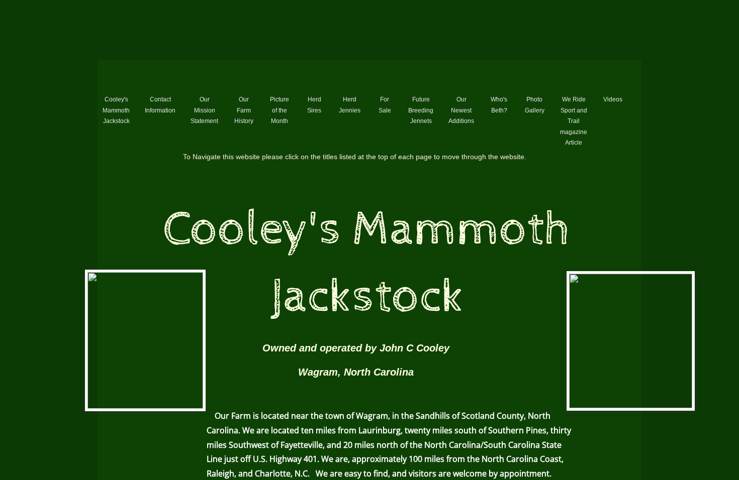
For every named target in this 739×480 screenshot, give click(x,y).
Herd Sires (314, 105)
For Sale (385, 105)
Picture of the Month (279, 110)
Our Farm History (243, 110)
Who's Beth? (499, 105)
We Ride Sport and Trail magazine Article (573, 121)
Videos (612, 99)
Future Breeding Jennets (420, 110)
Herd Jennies (349, 105)
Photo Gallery (534, 105)
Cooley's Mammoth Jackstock (116, 110)
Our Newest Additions (461, 110)
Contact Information (160, 105)
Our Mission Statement (204, 110)
